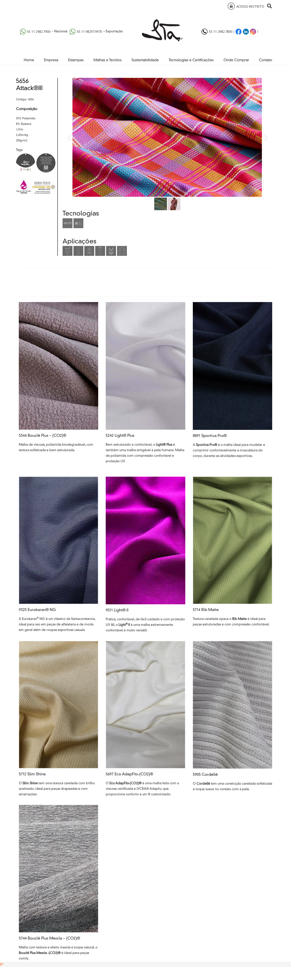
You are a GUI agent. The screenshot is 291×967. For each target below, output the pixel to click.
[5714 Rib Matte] (232, 555)
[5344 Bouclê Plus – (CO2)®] (58, 385)
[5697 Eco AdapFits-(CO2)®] (145, 719)
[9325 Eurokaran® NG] (58, 555)
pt (1, 964)
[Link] (230, 6)
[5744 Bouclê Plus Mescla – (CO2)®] (58, 883)
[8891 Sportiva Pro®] (232, 385)
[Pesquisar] (269, 6)
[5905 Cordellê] (232, 719)
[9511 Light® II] (145, 555)
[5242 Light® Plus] (145, 385)
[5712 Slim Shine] (58, 719)
